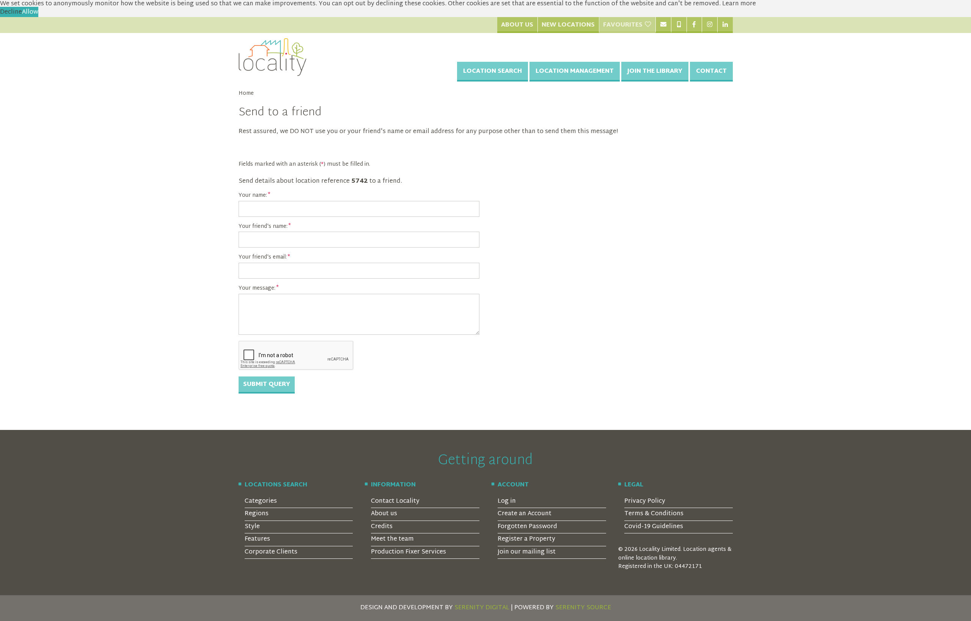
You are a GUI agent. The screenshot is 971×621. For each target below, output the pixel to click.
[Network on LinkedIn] (725, 25)
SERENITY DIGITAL (481, 607)
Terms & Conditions (653, 513)
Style (252, 526)
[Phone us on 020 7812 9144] (679, 25)
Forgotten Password (527, 526)
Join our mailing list (527, 552)
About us (384, 513)
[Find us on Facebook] (694, 25)
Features (257, 539)
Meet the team (392, 539)
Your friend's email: (263, 257)
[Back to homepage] (273, 57)
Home (246, 93)
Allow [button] (30, 12)
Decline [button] (11, 12)
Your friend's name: (263, 227)
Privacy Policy (644, 501)
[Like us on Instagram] (709, 25)
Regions (257, 513)
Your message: (257, 288)
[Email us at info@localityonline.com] (663, 25)
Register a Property (526, 539)
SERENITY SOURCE (583, 607)
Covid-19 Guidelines (653, 526)
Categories (261, 501)
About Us (517, 25)
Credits (382, 526)
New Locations (568, 25)
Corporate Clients (271, 552)
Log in (507, 501)
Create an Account (524, 513)
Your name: (253, 195)
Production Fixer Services (408, 552)
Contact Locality (395, 501)
